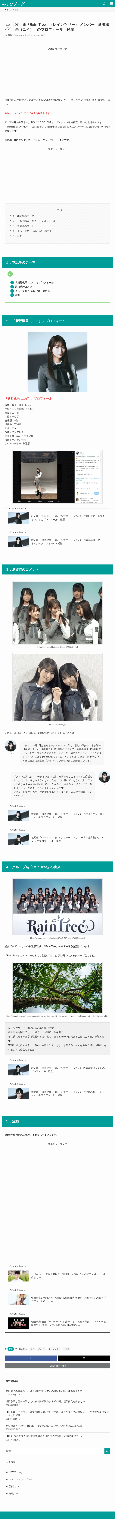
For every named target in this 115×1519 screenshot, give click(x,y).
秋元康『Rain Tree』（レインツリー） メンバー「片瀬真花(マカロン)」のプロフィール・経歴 (67, 839)
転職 (13, 1493)
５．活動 (17, 236)
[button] (31, 1358)
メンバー (41, 1349)
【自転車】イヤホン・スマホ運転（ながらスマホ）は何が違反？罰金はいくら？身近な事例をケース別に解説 (57, 1415)
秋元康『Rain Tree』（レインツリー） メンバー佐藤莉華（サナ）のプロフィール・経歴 (68, 1069)
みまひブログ (13, 3)
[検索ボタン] (104, 3)
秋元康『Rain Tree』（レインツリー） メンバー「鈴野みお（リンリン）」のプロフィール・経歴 (68, 1093)
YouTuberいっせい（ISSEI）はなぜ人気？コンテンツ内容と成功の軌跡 (44, 1427)
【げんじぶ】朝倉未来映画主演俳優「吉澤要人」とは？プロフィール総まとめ (68, 1275)
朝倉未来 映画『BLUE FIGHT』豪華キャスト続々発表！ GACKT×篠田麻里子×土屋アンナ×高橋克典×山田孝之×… (68, 1323)
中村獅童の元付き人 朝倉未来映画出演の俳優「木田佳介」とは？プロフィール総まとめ (68, 1299)
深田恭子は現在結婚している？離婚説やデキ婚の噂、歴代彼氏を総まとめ (45, 1403)
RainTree (23, 1349)
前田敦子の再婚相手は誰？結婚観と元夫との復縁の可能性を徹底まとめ (44, 1392)
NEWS (15, 1472)
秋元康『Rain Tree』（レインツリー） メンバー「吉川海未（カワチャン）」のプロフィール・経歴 (68, 517)
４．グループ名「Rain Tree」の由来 (32, 231)
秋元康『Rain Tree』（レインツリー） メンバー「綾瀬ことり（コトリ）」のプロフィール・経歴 (68, 815)
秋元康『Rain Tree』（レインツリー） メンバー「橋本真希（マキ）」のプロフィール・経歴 (65, 541)
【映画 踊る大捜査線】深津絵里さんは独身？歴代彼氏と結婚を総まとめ (44, 1437)
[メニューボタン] (111, 3)
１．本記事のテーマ (23, 216)
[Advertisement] (58, 72)
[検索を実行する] (107, 1451)
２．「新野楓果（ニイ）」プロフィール (34, 221)
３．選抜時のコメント (24, 226)
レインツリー (54, 1349)
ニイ (32, 1349)
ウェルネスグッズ (20, 1479)
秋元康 (66, 1349)
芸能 (11, 1349)
